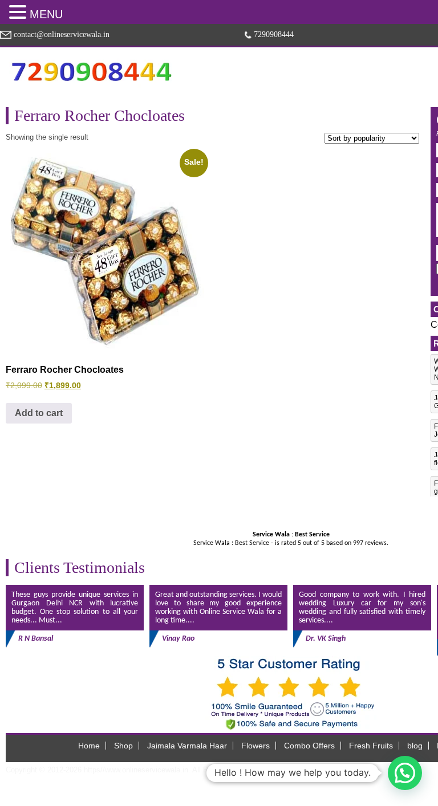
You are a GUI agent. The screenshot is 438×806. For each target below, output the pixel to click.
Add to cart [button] (39, 413)
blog (415, 746)
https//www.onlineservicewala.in (136, 770)
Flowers (255, 746)
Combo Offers (309, 746)
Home (89, 746)
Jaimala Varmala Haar (187, 746)
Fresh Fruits (371, 746)
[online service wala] (91, 71)
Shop (123, 746)
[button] (19, 12)
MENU (46, 14)
